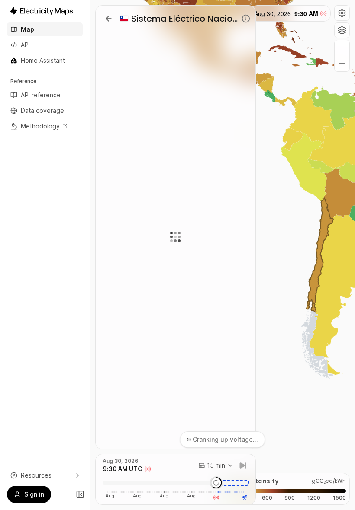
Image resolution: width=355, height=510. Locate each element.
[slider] (216, 483)
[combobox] (216, 465)
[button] (342, 13)
